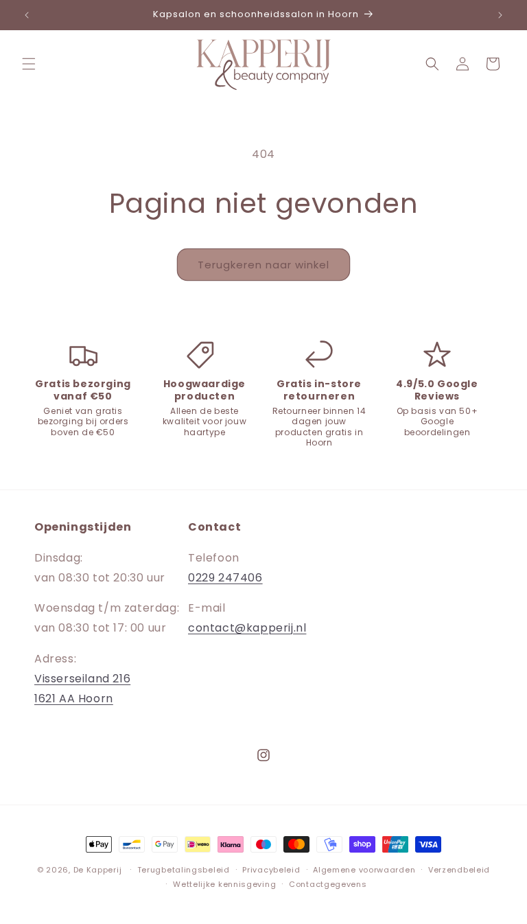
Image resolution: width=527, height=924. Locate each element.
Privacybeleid (271, 869)
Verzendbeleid (459, 869)
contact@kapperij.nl (247, 628)
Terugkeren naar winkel (263, 264)
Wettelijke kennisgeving (224, 884)
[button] (29, 64)
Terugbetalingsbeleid (183, 869)
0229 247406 (225, 578)
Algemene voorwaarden (364, 869)
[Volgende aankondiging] (500, 15)
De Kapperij (97, 869)
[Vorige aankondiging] (27, 15)
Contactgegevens (328, 884)
